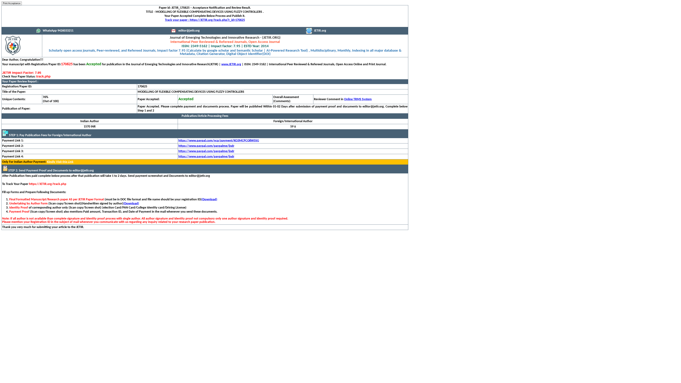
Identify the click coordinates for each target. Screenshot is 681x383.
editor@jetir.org (189, 30)
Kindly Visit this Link (60, 162)
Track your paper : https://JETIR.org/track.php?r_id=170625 (205, 20)
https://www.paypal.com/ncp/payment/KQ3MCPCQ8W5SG (218, 140)
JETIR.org (320, 30)
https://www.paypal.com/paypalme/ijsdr (206, 146)
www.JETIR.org (231, 64)
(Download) (209, 199)
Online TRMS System (358, 99)
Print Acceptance (11, 3)
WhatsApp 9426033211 (58, 30)
